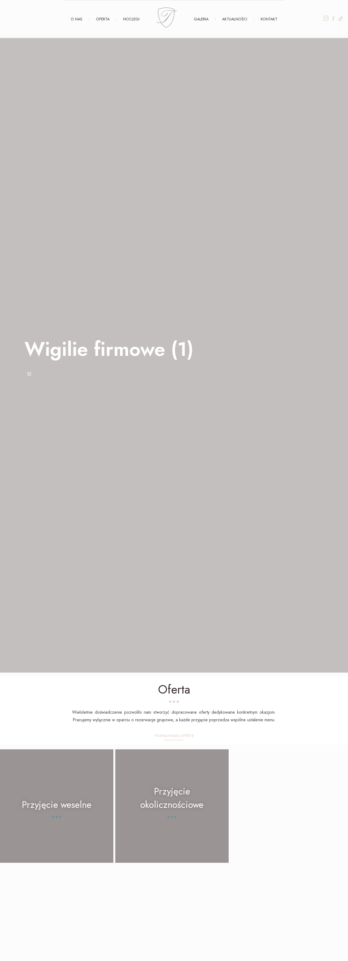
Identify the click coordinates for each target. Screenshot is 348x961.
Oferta (103, 19)
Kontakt (269, 19)
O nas (76, 19)
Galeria (201, 19)
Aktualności (234, 19)
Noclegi (131, 19)
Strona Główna (166, 17)
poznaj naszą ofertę (174, 735)
